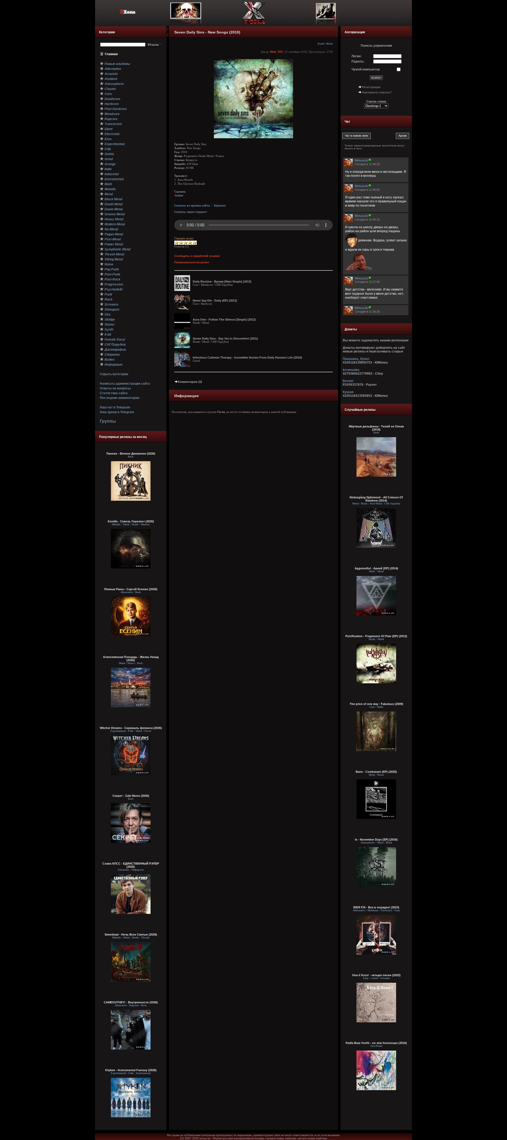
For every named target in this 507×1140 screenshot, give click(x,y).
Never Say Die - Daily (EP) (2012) (215, 300)
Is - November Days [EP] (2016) (376, 839)
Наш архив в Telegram (117, 412)
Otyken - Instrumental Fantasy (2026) (131, 1070)
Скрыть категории (114, 374)
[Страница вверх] (167, 30)
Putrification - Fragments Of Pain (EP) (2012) (376, 636)
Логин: (356, 56)
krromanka (351, 370)
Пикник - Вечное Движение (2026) (130, 453)
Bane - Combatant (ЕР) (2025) (376, 771)
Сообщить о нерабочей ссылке (197, 255)
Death (321, 43)
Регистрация (371, 87)
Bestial (348, 381)
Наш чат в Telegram (115, 407)
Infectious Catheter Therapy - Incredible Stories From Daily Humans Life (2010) (247, 357)
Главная (111, 54)
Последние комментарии (119, 398)
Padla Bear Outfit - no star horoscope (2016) (376, 1042)
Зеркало (220, 205)
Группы (108, 421)
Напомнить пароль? (377, 92)
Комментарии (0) (190, 381)
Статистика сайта (114, 393)
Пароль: (357, 61)
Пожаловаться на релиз (191, 262)
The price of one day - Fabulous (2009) (376, 703)
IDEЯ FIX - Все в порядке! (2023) (376, 907)
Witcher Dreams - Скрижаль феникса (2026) (131, 727)
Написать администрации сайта (125, 383)
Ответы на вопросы (115, 388)
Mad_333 (276, 51)
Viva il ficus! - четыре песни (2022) (376, 975)
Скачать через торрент (190, 211)
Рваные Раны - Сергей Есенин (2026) (130, 589)
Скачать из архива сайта (192, 205)
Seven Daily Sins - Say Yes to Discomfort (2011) (225, 338)
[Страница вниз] (167, 35)
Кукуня (348, 392)
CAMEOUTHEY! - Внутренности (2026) (131, 1002)
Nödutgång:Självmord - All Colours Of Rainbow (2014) (376, 499)
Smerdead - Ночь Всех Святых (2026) (131, 934)
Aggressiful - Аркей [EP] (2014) (376, 568)
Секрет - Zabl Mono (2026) (130, 795)
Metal (329, 43)
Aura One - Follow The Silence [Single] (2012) (224, 319)
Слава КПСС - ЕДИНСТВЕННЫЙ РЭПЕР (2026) (130, 865)
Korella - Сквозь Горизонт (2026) (131, 521)
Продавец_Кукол (356, 359)
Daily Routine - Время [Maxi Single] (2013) (222, 281)
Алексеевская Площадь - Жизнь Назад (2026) (131, 658)
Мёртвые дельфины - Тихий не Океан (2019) (376, 428)
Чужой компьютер (365, 69)
